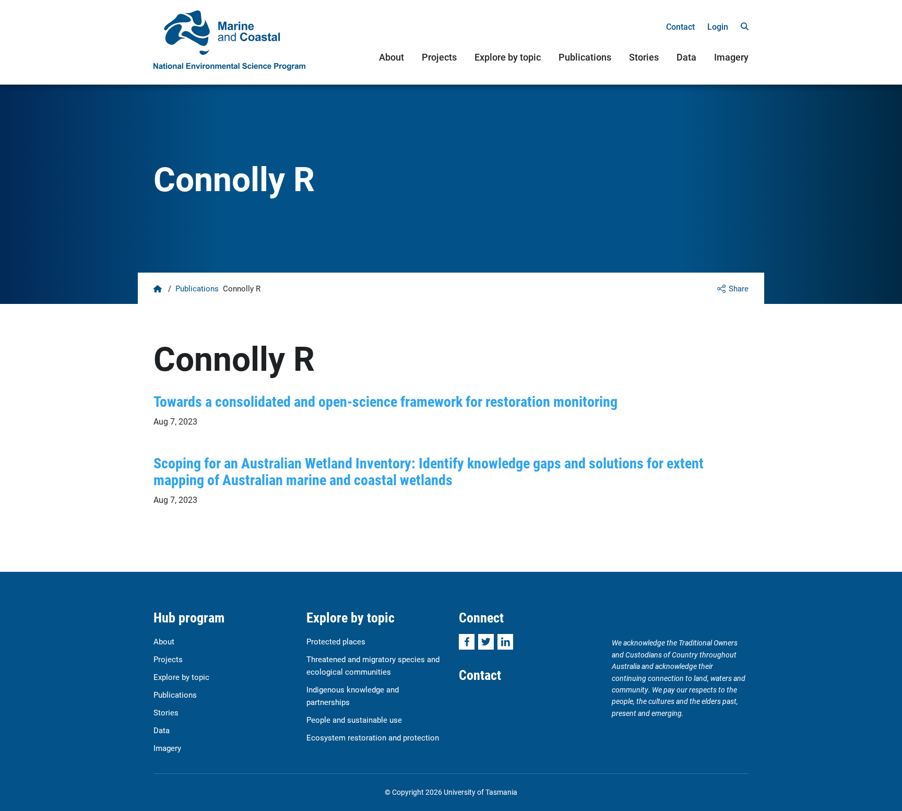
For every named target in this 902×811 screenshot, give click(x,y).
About (391, 57)
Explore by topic (507, 57)
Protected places (335, 641)
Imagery (731, 57)
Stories (644, 57)
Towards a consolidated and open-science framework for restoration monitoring (385, 401)
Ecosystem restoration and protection (372, 737)
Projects (439, 57)
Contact (680, 26)
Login (717, 26)
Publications (585, 57)
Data (686, 57)
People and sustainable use (354, 719)
